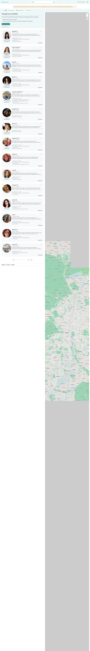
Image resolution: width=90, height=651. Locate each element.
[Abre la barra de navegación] (87, 2)
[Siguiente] (31, 260)
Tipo (4, 10)
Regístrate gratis (5, 24)
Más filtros (28, 10)
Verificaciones (20, 10)
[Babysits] (5, 2)
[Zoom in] (87, 14)
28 (28, 259)
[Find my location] (87, 19)
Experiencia (12, 10)
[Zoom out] (87, 16)
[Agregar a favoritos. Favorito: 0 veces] (41, 215)
